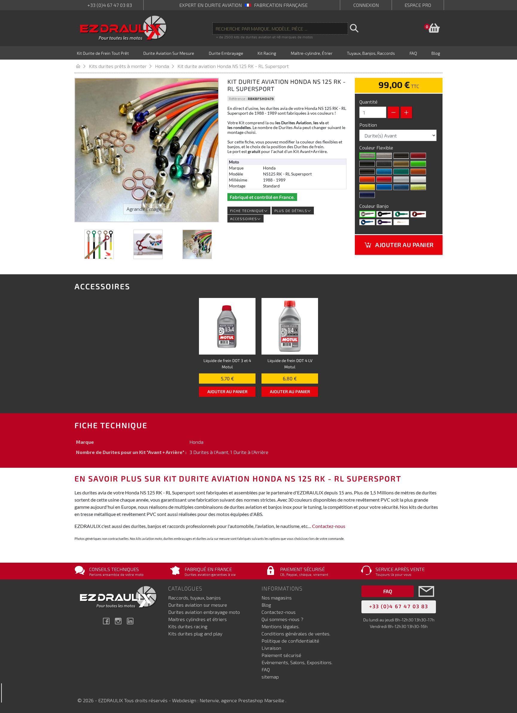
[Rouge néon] (418, 155)
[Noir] (367, 163)
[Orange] (367, 179)
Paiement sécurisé (281, 655)
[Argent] (401, 179)
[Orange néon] (418, 171)
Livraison (271, 648)
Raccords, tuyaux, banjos (194, 597)
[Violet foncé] (367, 195)
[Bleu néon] (384, 171)
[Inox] (367, 214)
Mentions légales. (280, 626)
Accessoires (243, 219)
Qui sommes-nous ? (282, 619)
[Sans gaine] (367, 155)
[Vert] (401, 214)
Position (368, 125)
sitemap (270, 676)
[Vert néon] (401, 171)
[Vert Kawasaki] (418, 163)
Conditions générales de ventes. (295, 633)
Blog (266, 605)
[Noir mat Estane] (384, 163)
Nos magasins (276, 597)
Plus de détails (290, 210)
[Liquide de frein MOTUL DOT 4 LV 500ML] (289, 326)
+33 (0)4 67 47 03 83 (109, 5)
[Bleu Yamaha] (384, 187)
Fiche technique (247, 210)
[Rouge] (384, 179)
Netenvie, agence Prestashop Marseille (242, 700)
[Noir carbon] (401, 155)
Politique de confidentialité (290, 641)
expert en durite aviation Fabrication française (243, 5)
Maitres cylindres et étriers (197, 619)
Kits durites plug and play (195, 633)
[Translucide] (384, 155)
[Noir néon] (367, 171)
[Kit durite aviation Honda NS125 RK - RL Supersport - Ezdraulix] (99, 244)
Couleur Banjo (374, 206)
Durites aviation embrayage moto (204, 612)
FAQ (265, 669)
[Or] (401, 163)
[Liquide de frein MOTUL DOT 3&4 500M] (227, 326)
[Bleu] (367, 222)
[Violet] (384, 222)
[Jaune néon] (418, 187)
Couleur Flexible (376, 147)
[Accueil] (81, 66)
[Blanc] (418, 179)
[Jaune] (367, 187)
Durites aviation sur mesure (197, 605)
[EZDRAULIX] (123, 28)
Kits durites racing (187, 626)
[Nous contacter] (426, 600)
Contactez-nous (328, 526)
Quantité (368, 102)
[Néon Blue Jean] (401, 187)
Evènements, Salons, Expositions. (296, 662)
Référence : (238, 98)
